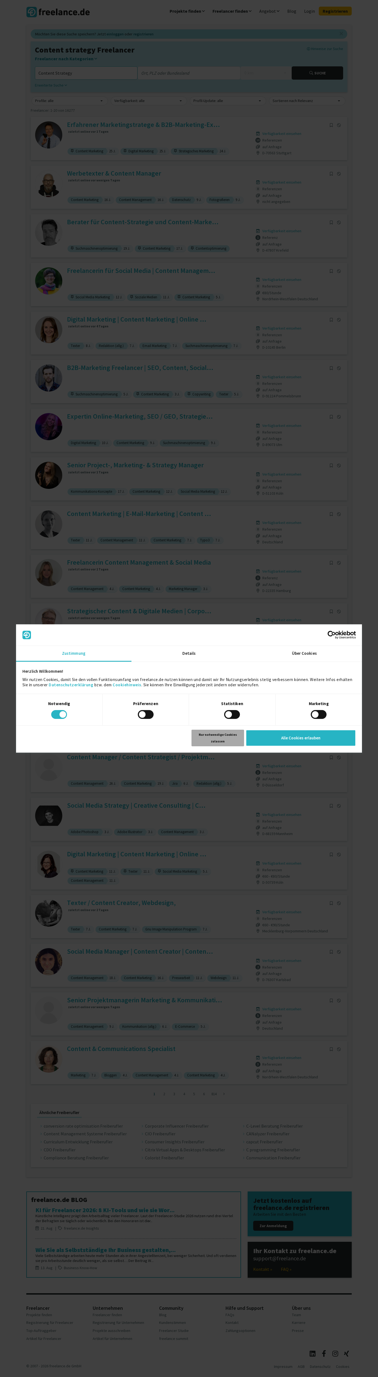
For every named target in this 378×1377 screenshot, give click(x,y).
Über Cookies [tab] (304, 653)
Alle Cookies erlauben (300, 737)
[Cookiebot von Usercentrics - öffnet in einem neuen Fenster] (331, 635)
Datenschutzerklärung (71, 684)
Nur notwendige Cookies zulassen (218, 737)
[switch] (146, 715)
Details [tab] (189, 653)
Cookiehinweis (127, 684)
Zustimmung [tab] (74, 653)
